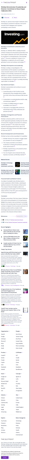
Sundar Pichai (19, 341)
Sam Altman (19, 334)
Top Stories (3, 421)
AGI (17, 381)
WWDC (2, 379)
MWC (2, 386)
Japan (17, 409)
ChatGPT (3, 355)
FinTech (3, 398)
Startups (18, 427)
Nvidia (2, 346)
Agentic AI (18, 376)
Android (3, 369)
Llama (17, 362)
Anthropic (3, 339)
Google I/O (3, 376)
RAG (17, 386)
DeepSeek (3, 367)
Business (18, 423)
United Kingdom (19, 407)
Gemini (2, 357)
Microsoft (3, 341)
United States (19, 398)
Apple (2, 348)
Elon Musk (18, 339)
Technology (18, 421)
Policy (17, 425)
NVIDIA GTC (4, 383)
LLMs (17, 379)
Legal (2, 407)
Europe (17, 402)
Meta (2, 343)
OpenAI (3, 334)
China (17, 400)
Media (2, 409)
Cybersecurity (4, 402)
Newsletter (4, 425)
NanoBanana (19, 369)
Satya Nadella (19, 343)
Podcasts (3, 423)
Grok (2, 364)
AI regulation (19, 390)
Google (3, 336)
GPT (17, 355)
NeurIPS (3, 388)
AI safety (18, 383)
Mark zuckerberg (20, 346)
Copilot (3, 362)
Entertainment (19, 434)
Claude (2, 360)
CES (2, 390)
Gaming (3, 405)
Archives (3, 430)
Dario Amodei (19, 348)
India (17, 405)
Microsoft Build (4, 381)
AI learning (3, 412)
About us (3, 432)
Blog (2, 427)
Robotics (3, 400)
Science (17, 432)
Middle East (19, 412)
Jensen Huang (19, 336)
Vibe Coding (18, 388)
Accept (4, 457)
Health (17, 430)
